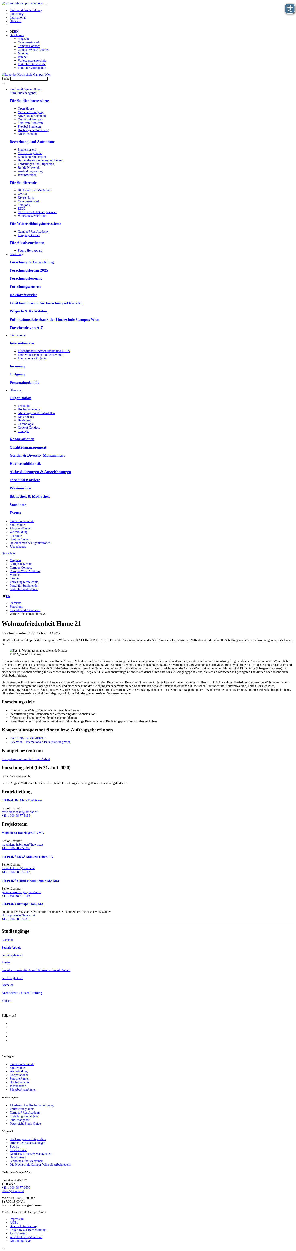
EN (16, 31)
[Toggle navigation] (45, 4)
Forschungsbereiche (26, 278)
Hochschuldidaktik (25, 463)
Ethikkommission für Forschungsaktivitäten (46, 303)
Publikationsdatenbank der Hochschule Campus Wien (54, 319)
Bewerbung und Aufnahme (32, 142)
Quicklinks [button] (17, 35)
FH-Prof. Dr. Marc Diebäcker (22, 800)
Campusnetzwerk (29, 42)
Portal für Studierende (32, 64)
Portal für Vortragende (32, 67)
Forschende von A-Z (26, 328)
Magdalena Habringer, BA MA (23, 832)
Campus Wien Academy (33, 49)
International (18, 17)
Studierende (17, 524)
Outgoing (17, 374)
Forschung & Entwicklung (32, 262)
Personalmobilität (24, 382)
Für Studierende (23, 183)
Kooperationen (22, 439)
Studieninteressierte (22, 521)
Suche (5, 78)
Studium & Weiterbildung (26, 10)
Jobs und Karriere (25, 480)
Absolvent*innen (20, 528)
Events (15, 513)
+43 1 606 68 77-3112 (16, 872)
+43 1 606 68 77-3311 (16, 919)
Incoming (17, 366)
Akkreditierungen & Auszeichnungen (40, 472)
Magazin (23, 38)
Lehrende (16, 535)
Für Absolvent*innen (27, 243)
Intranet (22, 57)
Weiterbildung (19, 532)
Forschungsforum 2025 (29, 270)
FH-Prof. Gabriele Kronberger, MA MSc (30, 880)
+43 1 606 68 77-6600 (16, 1187)
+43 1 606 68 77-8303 (16, 848)
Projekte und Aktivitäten (25, 610)
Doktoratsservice (23, 295)
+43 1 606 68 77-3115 (16, 815)
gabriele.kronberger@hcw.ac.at (21, 892)
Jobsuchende (18, 546)
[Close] (3, 1248)
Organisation (20, 398)
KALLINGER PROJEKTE (28, 738)
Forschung (16, 14)
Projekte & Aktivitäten (28, 311)
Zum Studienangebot (23, 93)
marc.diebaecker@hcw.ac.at (19, 812)
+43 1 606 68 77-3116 (16, 895)
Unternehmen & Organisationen (30, 543)
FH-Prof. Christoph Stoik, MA (22, 904)
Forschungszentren (25, 286)
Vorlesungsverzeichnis (32, 60)
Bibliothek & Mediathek (30, 496)
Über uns (15, 21)
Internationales (22, 343)
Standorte (18, 504)
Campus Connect (29, 46)
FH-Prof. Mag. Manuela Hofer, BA (27, 856)
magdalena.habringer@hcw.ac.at (22, 844)
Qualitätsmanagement (28, 447)
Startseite (15, 603)
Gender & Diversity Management (37, 455)
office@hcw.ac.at (13, 1191)
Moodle (23, 53)
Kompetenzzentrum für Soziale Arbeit (26, 759)
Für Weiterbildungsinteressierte (35, 223)
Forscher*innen (19, 539)
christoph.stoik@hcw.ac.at (18, 915)
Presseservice (20, 488)
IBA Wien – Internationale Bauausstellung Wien (40, 742)
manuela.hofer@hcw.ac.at (18, 868)
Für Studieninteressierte (29, 101)
